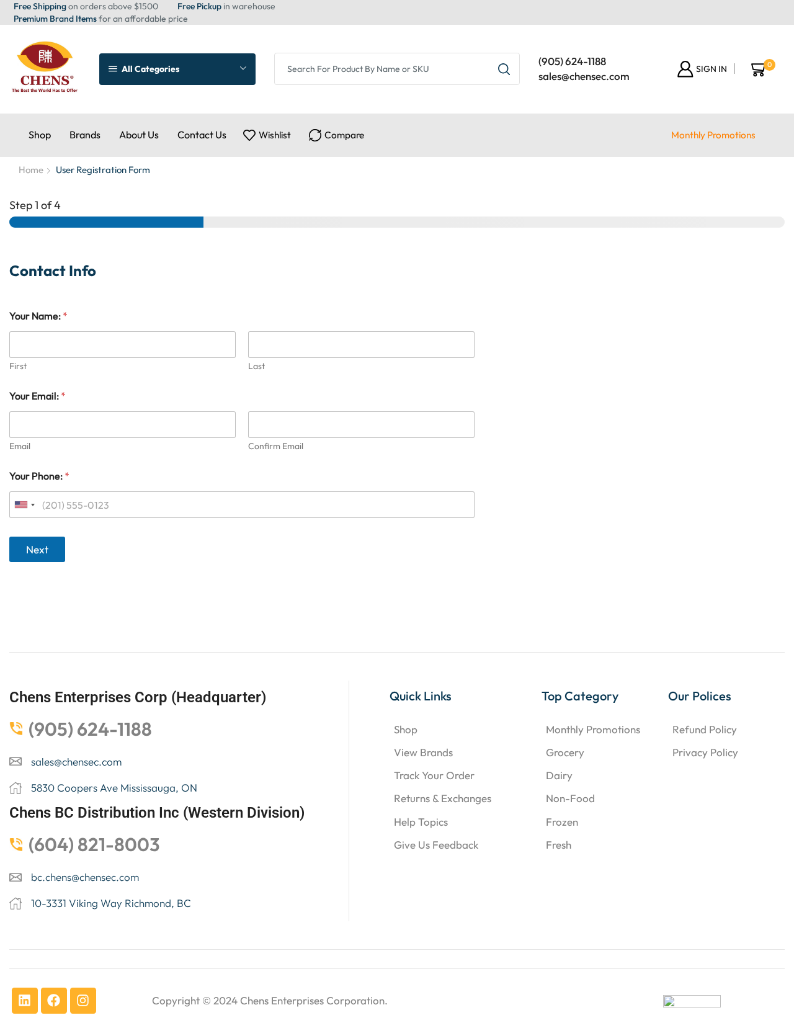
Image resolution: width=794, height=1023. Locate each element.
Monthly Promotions (713, 135)
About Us (139, 134)
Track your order (434, 775)
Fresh (558, 844)
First (18, 366)
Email (19, 446)
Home (31, 170)
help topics (421, 821)
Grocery (565, 752)
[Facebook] (54, 1001)
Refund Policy (704, 729)
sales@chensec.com (584, 76)
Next (37, 549)
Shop (40, 134)
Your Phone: (39, 476)
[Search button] (503, 68)
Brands (84, 134)
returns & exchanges (442, 798)
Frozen (562, 821)
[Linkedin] (25, 1001)
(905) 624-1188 (572, 61)
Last (256, 366)
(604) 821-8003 (94, 844)
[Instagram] (83, 1001)
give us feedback (436, 844)
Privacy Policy (705, 752)
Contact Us (201, 134)
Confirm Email (275, 446)
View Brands (423, 752)
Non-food (570, 798)
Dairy (559, 775)
